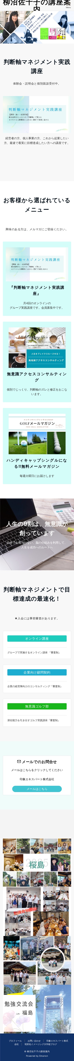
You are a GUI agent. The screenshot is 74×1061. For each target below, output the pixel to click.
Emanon (43, 1056)
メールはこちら (37, 789)
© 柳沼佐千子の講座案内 (37, 1051)
